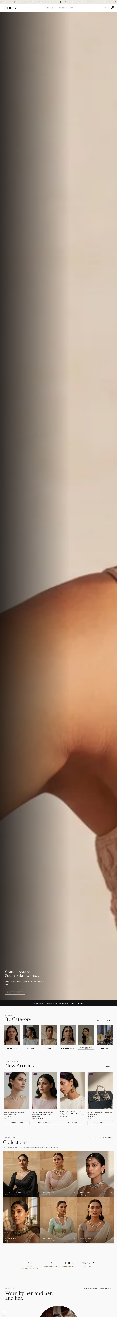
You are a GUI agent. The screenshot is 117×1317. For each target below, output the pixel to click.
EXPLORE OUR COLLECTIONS (102, 1137)
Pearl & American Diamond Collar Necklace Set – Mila (14, 1113)
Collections (61, 8)
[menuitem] (47, 8)
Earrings (30, 1048)
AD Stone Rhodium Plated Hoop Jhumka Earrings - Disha (100, 1113)
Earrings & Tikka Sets (86, 1047)
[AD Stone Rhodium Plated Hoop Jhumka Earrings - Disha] (100, 1090)
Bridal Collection (67, 1048)
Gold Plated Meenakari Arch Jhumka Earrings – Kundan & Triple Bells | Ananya (72, 1113)
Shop (52, 8)
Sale (70, 8)
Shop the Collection (15, 992)
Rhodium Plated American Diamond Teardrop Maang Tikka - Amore (43, 1113)
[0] (111, 8)
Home (47, 8)
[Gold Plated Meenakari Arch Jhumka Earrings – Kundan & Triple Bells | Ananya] (72, 1090)
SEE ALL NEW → (105, 1067)
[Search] (108, 8)
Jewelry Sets (12, 1048)
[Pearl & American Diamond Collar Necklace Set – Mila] (16, 1090)
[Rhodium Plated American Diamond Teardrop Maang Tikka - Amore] (44, 1090)
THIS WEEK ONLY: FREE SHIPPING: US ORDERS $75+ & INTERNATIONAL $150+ (50, 2)
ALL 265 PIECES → (104, 1020)
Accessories (104, 1048)
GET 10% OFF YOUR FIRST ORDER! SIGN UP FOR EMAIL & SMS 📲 (96, 2)
